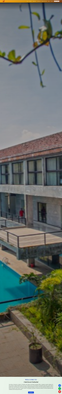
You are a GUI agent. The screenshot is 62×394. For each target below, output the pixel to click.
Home (27, 1)
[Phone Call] (59, 385)
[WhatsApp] (59, 388)
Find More (31, 392)
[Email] (59, 391)
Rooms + (30, 1)
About (49, 1)
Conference (39, 1)
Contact (52, 1)
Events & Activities (44, 1)
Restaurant (34, 1)
